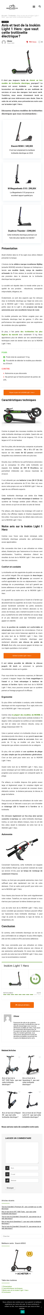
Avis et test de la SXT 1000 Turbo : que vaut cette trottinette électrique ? (11, 1081)
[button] (34, 7)
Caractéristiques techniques (12, 1288)
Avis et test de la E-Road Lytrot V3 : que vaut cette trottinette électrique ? (31, 1115)
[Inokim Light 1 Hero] (15, 979)
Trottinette (12, 16)
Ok (22, 1312)
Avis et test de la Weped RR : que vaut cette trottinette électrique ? (11, 1115)
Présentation (7, 1286)
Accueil (4, 16)
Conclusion (6, 1292)
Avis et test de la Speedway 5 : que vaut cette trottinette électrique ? (30, 1081)
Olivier (9, 41)
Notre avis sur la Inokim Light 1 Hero (15, 1290)
